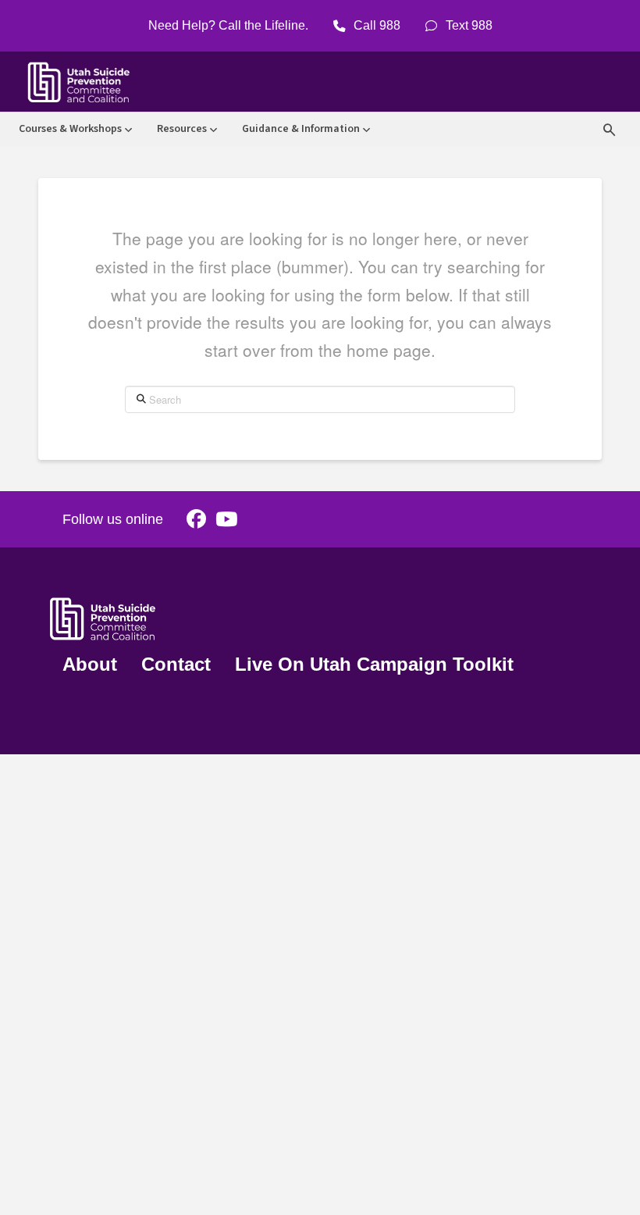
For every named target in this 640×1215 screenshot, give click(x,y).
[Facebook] (196, 519)
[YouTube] (226, 519)
